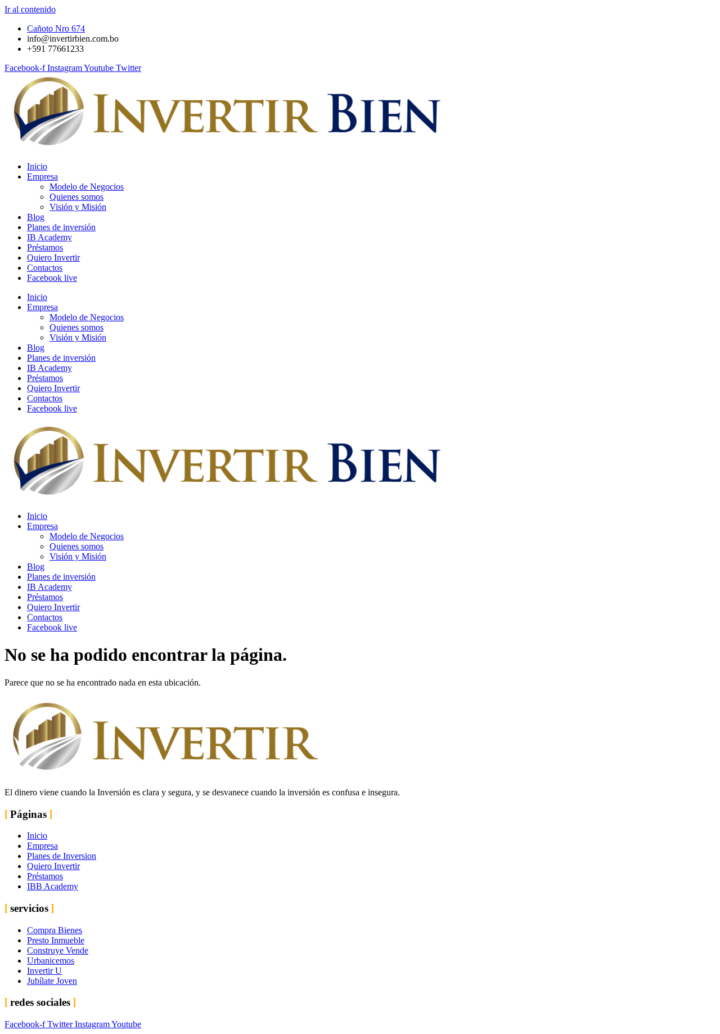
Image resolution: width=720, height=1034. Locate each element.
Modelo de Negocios (87, 186)
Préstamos (45, 247)
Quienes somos (77, 197)
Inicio (37, 166)
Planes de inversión (61, 227)
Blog (35, 217)
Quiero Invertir (53, 257)
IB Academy (49, 237)
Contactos (44, 267)
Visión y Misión (78, 207)
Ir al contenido (30, 9)
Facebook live (52, 278)
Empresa (42, 176)
